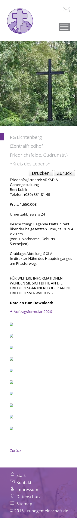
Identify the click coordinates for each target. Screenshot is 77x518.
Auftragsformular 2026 (33, 311)
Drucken (41, 173)
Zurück (64, 173)
